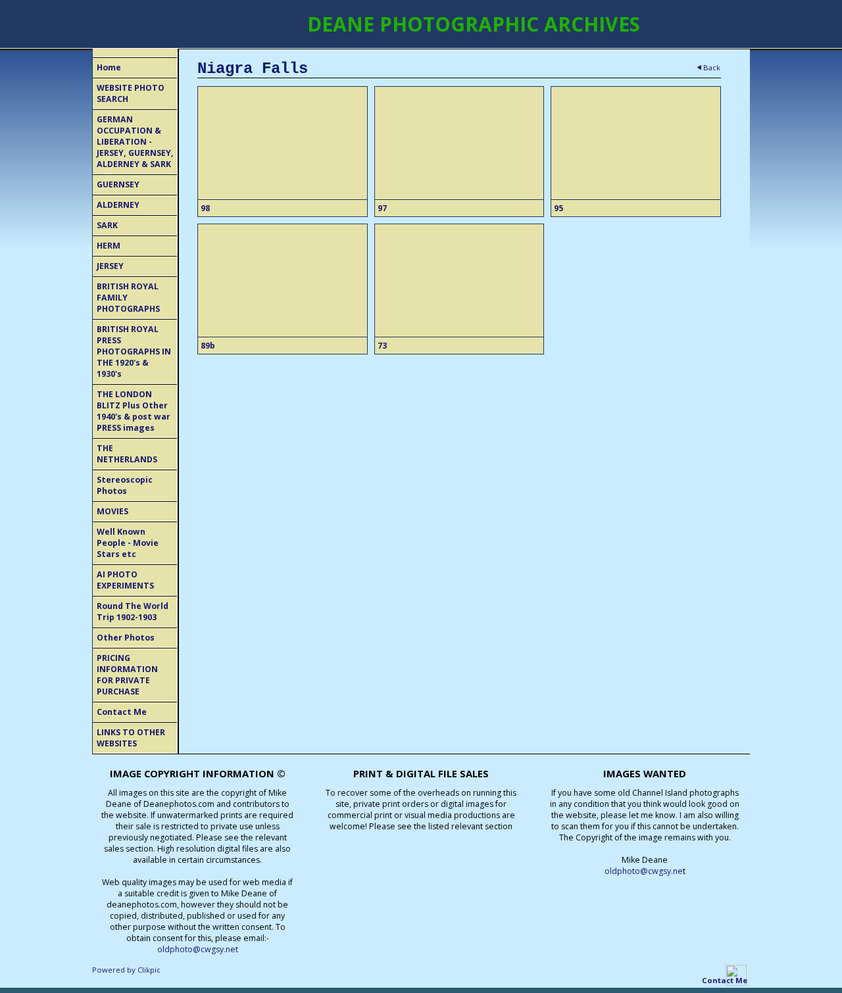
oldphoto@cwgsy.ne (644, 871)
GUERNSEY (118, 184)
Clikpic (149, 970)
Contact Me (122, 711)
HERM (108, 245)
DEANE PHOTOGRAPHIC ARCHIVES (473, 24)
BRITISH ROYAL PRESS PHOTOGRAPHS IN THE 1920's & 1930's (134, 351)
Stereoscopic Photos (125, 485)
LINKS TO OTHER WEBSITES (131, 738)
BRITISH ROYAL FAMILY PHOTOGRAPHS (128, 297)
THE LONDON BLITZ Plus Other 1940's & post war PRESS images (133, 411)
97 (382, 208)
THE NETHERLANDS (127, 454)
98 (205, 208)
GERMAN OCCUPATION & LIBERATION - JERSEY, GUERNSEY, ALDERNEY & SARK (135, 142)
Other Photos (126, 637)
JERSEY (110, 266)
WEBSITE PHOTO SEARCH (130, 93)
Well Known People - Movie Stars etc (128, 543)
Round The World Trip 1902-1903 (132, 611)
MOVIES (112, 511)
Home (109, 67)
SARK (107, 225)
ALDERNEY (118, 204)
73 (382, 345)
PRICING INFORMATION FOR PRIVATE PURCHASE (127, 674)
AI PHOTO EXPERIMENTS (125, 580)
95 (558, 208)
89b (208, 345)
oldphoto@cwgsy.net (197, 949)
